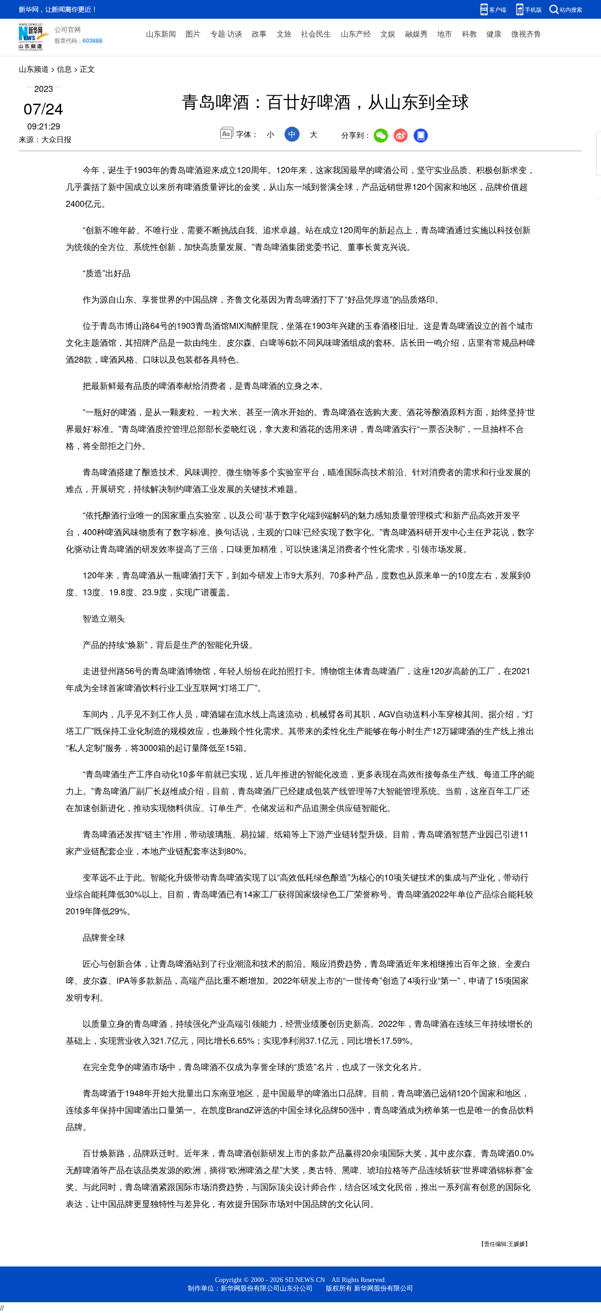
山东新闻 (161, 33)
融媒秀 (416, 33)
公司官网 (67, 29)
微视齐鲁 (526, 33)
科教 (469, 33)
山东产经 (356, 33)
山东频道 (34, 68)
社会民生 (316, 33)
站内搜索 (571, 9)
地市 (444, 33)
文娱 (387, 33)
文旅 (284, 33)
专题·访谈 (226, 33)
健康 (493, 33)
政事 (259, 33)
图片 (192, 33)
